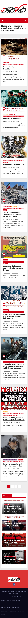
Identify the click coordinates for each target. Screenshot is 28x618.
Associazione (7, 538)
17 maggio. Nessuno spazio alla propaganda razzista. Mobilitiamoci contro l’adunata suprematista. (13, 367)
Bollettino (5, 62)
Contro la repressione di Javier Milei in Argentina (12, 465)
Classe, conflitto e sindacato (10, 459)
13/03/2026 (7, 219)
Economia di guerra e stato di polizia (13, 68)
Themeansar (16, 593)
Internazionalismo (7, 415)
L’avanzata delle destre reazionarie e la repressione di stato (13, 268)
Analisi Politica (6, 206)
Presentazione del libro (14, 559)
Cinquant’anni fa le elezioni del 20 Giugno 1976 (13, 509)
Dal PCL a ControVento (17, 596)
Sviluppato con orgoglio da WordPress (11, 591)
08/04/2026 (7, 167)
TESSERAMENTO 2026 (14, 611)
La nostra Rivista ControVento (8, 603)
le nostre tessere (20, 603)
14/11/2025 (7, 273)
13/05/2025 (7, 371)
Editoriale (5, 260)
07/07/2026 (8, 528)
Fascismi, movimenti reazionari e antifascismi (13, 64)
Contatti (3, 614)
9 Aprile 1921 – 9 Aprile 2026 (13, 165)
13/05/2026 (7, 71)
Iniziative (5, 162)
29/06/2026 (8, 544)
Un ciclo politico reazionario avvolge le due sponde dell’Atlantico (14, 316)
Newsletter (3, 607)
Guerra (4, 210)
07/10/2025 (7, 321)
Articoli (22, 611)
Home (2, 596)
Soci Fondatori (4, 611)
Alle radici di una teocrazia (13, 119)
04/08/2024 (7, 468)
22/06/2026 (8, 561)
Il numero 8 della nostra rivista (8, 600)
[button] (25, 20)
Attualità (5, 114)
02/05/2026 (7, 121)
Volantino (15, 415)
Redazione (15, 71)
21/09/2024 (7, 422)
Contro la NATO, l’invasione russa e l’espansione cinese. (13, 419)
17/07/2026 (8, 511)
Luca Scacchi (16, 422)
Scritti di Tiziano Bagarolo (13, 607)
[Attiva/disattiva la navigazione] (14, 20)
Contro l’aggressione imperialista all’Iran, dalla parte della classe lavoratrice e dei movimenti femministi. (13, 216)
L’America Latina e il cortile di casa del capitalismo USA (12, 525)
